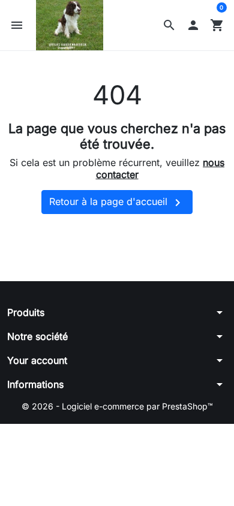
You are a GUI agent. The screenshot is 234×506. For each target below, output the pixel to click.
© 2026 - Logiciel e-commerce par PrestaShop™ (117, 406)
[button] (169, 25)
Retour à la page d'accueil (117, 202)
